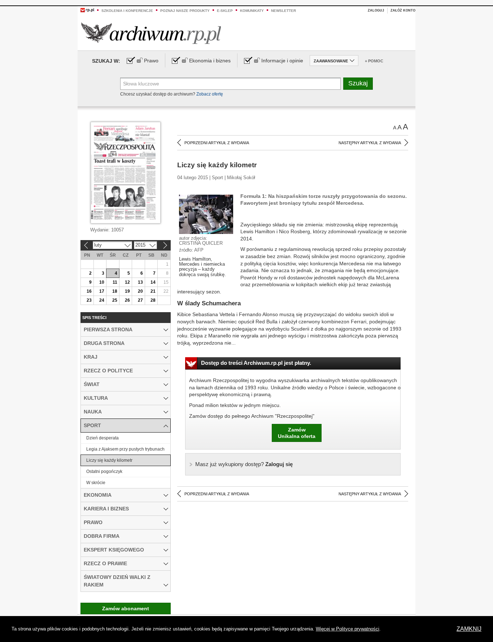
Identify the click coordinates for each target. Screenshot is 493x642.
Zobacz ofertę (209, 94)
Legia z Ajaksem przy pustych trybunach (125, 449)
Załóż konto (403, 10)
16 (89, 291)
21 (153, 291)
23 (89, 300)
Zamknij (469, 629)
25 (114, 300)
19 (127, 291)
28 (153, 300)
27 (140, 300)
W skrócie (95, 482)
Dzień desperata (102, 437)
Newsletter (283, 11)
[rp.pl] (87, 10)
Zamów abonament (125, 608)
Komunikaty (252, 11)
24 (101, 300)
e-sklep (225, 11)
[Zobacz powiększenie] (206, 214)
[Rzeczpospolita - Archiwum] (151, 33)
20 (140, 291)
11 (115, 282)
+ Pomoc (374, 61)
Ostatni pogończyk (104, 471)
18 (114, 291)
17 (101, 291)
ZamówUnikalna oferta (296, 433)
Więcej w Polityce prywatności (347, 629)
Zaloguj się (244, 464)
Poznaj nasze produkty (185, 11)
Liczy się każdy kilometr (109, 460)
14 (153, 282)
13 (140, 282)
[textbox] (230, 84)
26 (127, 300)
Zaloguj (376, 10)
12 (127, 282)
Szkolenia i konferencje (127, 11)
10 (101, 282)
